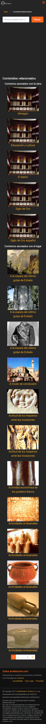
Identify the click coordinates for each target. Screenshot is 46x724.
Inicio (6, 12)
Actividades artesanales (23, 523)
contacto (20, 678)
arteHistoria (21, 691)
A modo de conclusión (23, 383)
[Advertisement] (23, 47)
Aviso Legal (29, 681)
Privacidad (39, 681)
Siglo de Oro (23, 208)
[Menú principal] (44, 2)
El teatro (23, 177)
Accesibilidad (18, 681)
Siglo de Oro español (23, 240)
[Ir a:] (23, 99)
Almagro (23, 113)
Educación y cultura (23, 145)
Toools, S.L (31, 691)
